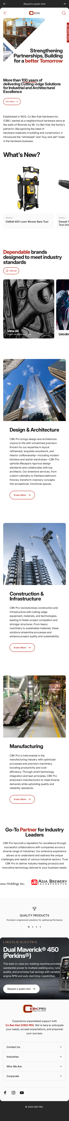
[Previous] (4, 4)
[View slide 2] (32, 927)
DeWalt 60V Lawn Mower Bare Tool (27, 221)
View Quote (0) (68, 33)
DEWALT (9, 218)
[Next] (64, 4)
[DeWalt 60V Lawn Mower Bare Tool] (28, 188)
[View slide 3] (36, 927)
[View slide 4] (40, 927)
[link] (21, 989)
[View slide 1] (29, 927)
